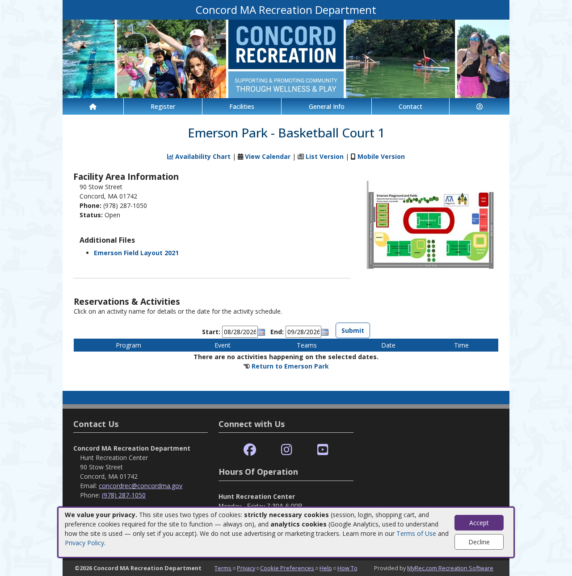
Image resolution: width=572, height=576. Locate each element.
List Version (325, 156)
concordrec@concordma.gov (140, 485)
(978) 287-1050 (124, 495)
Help (326, 568)
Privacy (246, 568)
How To (347, 568)
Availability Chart (202, 156)
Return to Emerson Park (290, 366)
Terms (222, 568)
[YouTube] (322, 449)
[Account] (479, 106)
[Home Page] (93, 106)
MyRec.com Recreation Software (450, 568)
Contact (410, 106)
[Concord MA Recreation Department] (286, 58)
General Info (327, 106)
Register (163, 106)
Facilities (241, 106)
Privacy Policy (84, 543)
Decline (479, 542)
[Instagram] (286, 449)
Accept (479, 522)
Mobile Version (381, 156)
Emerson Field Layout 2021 (136, 253)
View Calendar (267, 156)
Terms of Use (416, 533)
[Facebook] (250, 449)
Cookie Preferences (287, 568)
